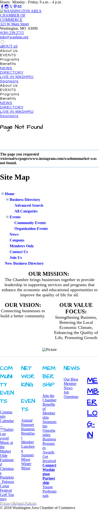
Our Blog (71, 379)
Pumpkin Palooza (7, 479)
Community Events (30, 223)
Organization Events (31, 229)
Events (15, 217)
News (14, 234)
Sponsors (9, 81)
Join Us (16, 257)
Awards (48, 452)
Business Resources (49, 443)
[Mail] (19, 7)
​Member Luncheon (28, 446)
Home (9, 194)
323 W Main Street (14, 24)
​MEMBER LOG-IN (93, 407)
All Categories (25, 211)
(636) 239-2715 (12, 33)
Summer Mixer (27, 457)
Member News (70, 386)
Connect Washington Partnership (49, 474)
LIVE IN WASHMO (17, 77)
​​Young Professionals (49, 491)
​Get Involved (49, 458)
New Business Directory (24, 263)
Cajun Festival (6, 488)
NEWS (6, 68)
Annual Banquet (27, 422)
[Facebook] (2, 7)
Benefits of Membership (49, 410)
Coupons (17, 240)
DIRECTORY (12, 72)
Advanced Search (28, 205)
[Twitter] (11, 7)
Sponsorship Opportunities (49, 428)
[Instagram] (6, 7)
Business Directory (25, 200)
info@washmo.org (14, 37)
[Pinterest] (15, 7)
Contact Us (19, 252)
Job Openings (71, 394)
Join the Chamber (49, 398)
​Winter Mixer (26, 466)
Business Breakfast (28, 433)
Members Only (22, 246)
